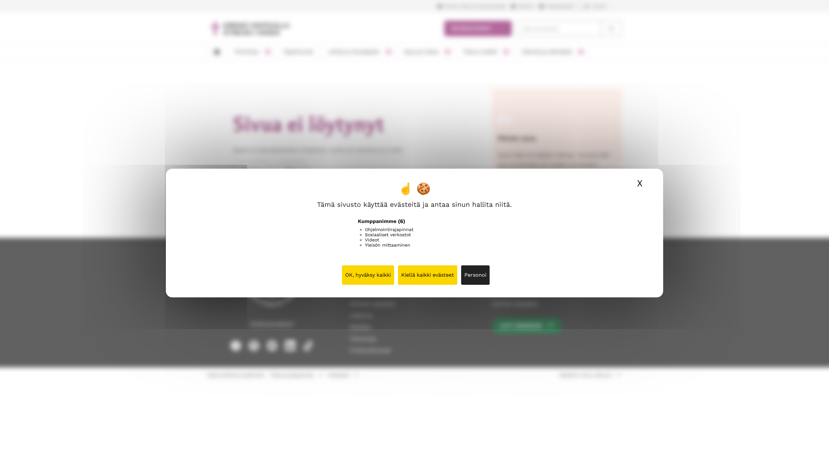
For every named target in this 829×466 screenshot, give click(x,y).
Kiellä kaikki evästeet (427, 275)
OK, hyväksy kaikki (368, 275)
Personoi (475, 275)
